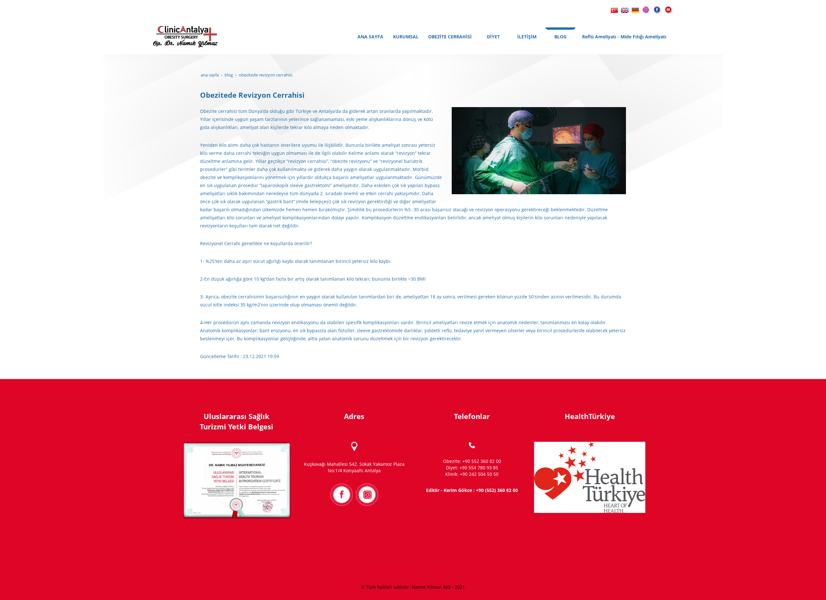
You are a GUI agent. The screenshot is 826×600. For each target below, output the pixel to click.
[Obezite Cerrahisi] (614, 9)
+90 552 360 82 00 (481, 461)
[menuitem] (370, 36)
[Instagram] (646, 9)
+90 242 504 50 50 (479, 474)
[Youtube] (668, 9)
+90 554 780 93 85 (478, 468)
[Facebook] (657, 9)
